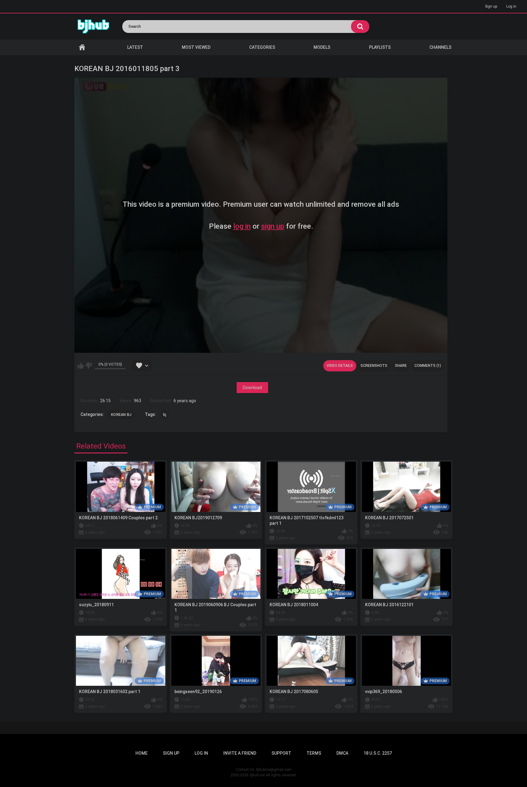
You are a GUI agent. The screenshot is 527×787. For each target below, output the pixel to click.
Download (252, 387)
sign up (272, 226)
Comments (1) (427, 365)
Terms (314, 753)
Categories (262, 47)
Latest (135, 47)
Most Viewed (196, 47)
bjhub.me (257, 775)
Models (322, 47)
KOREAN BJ (121, 415)
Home (82, 47)
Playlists (380, 47)
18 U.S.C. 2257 (378, 753)
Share (401, 365)
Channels (440, 47)
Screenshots (373, 365)
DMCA (342, 753)
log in (242, 226)
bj (165, 415)
